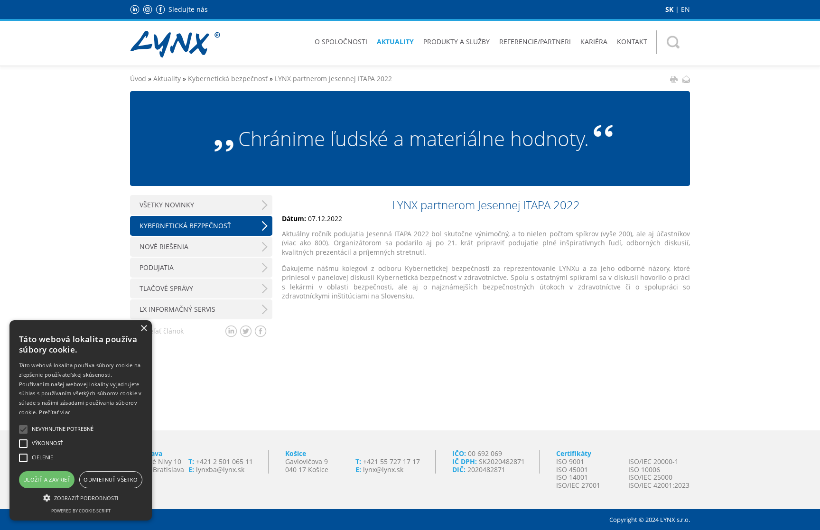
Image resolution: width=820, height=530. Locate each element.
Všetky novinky (167, 204)
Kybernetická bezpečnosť (228, 78)
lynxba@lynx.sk (220, 469)
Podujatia (157, 267)
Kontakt (632, 41)
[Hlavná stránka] (175, 43)
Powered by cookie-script (81, 511)
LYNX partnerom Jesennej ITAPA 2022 (333, 78)
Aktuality (395, 41)
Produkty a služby (456, 41)
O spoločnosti (341, 41)
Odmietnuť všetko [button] (111, 479)
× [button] (143, 328)
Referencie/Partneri (535, 41)
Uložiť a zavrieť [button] (46, 479)
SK (669, 9)
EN (685, 9)
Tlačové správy (166, 288)
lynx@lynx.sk (383, 469)
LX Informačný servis (177, 309)
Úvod (138, 78)
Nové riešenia (164, 246)
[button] (80, 497)
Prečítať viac (54, 412)
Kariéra (593, 41)
